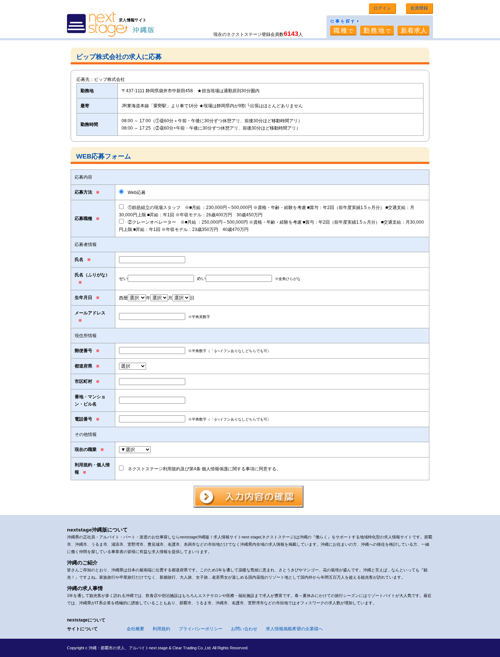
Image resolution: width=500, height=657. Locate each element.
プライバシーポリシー (201, 628)
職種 (343, 30)
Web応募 (137, 192)
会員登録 (419, 8)
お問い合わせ (244, 628)
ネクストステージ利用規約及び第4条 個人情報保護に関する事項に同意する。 (204, 468)
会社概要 (135, 628)
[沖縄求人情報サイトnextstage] (110, 25)
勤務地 (377, 30)
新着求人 (414, 30)
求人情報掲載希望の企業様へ (294, 628)
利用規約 (161, 628)
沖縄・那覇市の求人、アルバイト (119, 648)
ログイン (382, 8)
